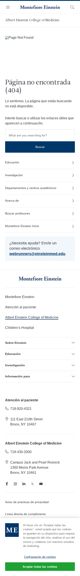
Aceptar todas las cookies (40, 566)
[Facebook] (7, 484)
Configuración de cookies (40, 556)
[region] (40, 547)
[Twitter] (32, 484)
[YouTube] (41, 484)
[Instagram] (15, 484)
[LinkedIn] (24, 484)
